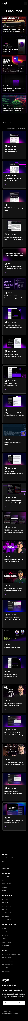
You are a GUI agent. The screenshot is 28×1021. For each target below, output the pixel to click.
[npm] (12, 985)
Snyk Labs (5, 899)
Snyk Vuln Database (7, 913)
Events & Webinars (7, 942)
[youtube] (5, 985)
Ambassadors (5, 946)
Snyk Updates (5, 916)
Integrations (5, 865)
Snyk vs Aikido (6, 971)
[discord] (15, 985)
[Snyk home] (5, 3)
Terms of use (21, 1017)
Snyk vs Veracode (7, 957)
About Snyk (5, 928)
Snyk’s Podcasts (6, 884)
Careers (4, 939)
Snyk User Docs (6, 906)
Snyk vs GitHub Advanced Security (12, 954)
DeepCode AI (5, 868)
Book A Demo (5, 935)
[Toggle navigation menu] (25, 3)
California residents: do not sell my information (14, 1019)
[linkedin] (7, 985)
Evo (3, 861)
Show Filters (9, 123)
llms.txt (4, 891)
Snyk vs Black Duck (7, 964)
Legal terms (4, 1017)
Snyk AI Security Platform (9, 858)
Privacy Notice (12, 1017)
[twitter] (2, 985)
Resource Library (7, 877)
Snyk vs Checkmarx (7, 961)
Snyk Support (5, 909)
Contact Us (5, 932)
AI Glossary (5, 887)
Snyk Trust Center (7, 920)
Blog (3, 880)
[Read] (5, 155)
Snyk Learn (5, 902)
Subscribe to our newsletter (14, 1003)
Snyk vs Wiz (5, 968)
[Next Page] (17, 838)
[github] (10, 985)
